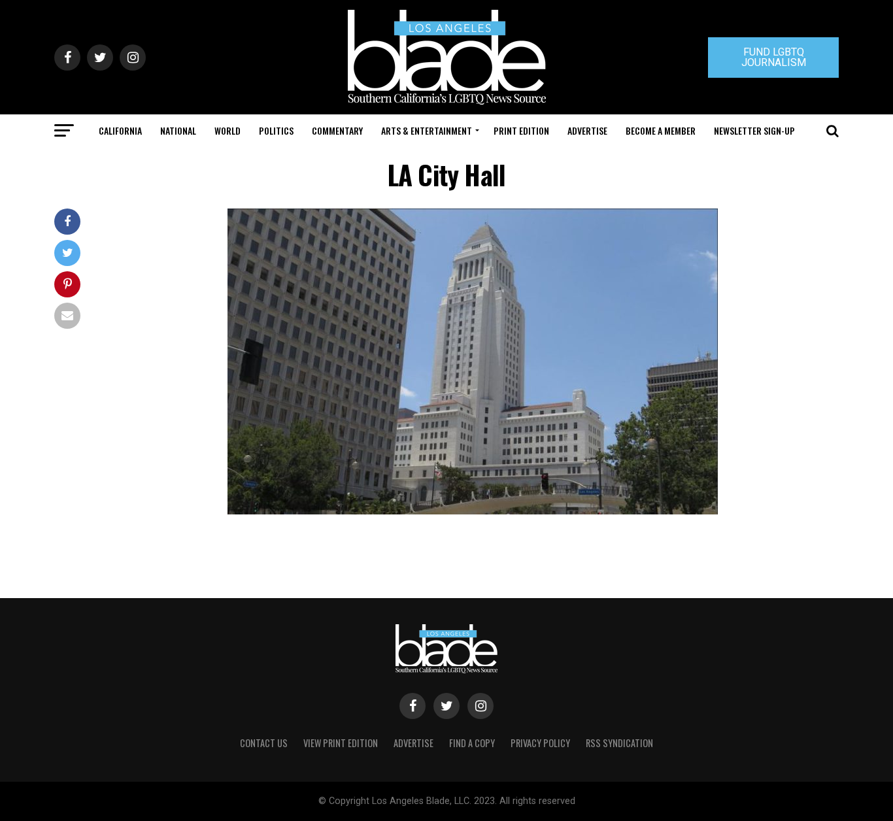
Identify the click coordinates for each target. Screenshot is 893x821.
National (178, 130)
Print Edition (521, 130)
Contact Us (264, 743)
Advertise (587, 130)
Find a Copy (472, 743)
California (120, 130)
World (227, 130)
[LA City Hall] (472, 511)
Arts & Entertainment (426, 130)
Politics (276, 130)
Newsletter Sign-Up (754, 130)
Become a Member (661, 130)
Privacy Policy (540, 743)
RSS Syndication (619, 743)
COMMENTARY (337, 130)
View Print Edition (340, 743)
